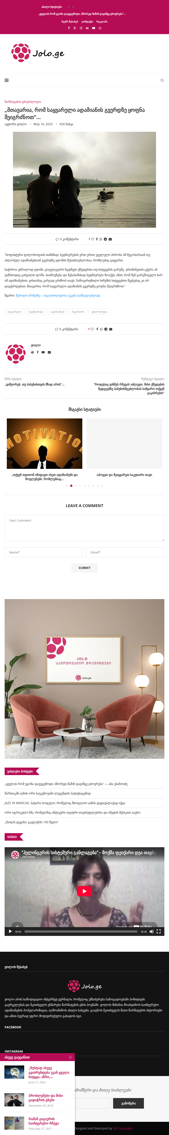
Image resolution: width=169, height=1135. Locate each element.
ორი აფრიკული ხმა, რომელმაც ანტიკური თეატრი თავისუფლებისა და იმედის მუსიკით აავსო (72, 812)
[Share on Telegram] (105, 239)
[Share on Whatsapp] (100, 239)
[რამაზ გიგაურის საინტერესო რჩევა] (14, 1123)
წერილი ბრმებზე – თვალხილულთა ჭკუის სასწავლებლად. (58, 295)
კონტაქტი (87, 21)
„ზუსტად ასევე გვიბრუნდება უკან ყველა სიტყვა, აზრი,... (49, 1072)
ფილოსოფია (99, 311)
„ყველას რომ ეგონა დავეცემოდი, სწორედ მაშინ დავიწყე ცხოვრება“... (82, 14)
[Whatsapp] (100, 28)
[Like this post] (92, 239)
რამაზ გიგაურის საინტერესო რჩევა (44, 1121)
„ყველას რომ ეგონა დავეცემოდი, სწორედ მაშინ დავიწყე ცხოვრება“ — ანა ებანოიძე (66, 784)
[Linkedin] (87, 28)
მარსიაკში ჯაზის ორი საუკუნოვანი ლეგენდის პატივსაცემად (48, 793)
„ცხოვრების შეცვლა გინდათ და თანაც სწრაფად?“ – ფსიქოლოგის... (80, 7)
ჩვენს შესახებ (70, 21)
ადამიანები (58, 311)
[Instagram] (81, 28)
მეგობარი (78, 311)
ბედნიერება (36, 311)
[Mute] (151, 931)
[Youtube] (93, 28)
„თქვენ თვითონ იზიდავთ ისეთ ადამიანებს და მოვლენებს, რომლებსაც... (44, 477)
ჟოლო (22, 124)
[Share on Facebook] (97, 239)
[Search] (162, 80)
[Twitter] (74, 28)
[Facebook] (69, 28)
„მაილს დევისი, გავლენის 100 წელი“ (31, 822)
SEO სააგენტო (123, 1128)
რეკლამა (102, 21)
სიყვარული (14, 311)
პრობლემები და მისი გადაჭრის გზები (46, 1097)
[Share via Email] (110, 239)
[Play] (10, 931)
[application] (84, 891)
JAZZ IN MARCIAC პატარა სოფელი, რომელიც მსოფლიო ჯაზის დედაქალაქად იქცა (65, 803)
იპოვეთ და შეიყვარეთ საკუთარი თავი (124, 475)
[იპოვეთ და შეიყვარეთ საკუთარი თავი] (124, 443)
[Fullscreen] (158, 931)
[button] (68, 6)
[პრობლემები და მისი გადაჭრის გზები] (14, 1099)
